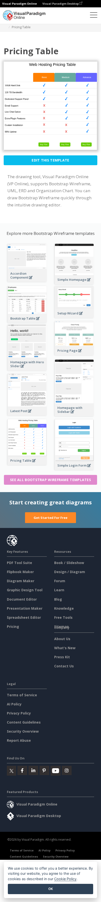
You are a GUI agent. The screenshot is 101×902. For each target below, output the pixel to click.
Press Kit (62, 657)
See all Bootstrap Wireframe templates (50, 479)
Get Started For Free (50, 517)
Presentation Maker (24, 608)
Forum (59, 581)
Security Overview (23, 731)
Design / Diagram (69, 571)
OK (50, 889)
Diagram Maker (20, 581)
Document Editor (22, 599)
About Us (62, 638)
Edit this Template (50, 160)
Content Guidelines (24, 722)
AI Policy (14, 704)
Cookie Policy (65, 879)
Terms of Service (22, 695)
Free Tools (63, 617)
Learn (59, 590)
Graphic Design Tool (24, 590)
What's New (65, 648)
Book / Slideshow (69, 562)
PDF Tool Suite (19, 562)
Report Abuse (19, 740)
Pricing (13, 626)
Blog (58, 599)
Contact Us (64, 666)
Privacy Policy (19, 713)
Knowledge (64, 608)
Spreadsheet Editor (24, 617)
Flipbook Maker (20, 571)
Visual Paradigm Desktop (60, 3)
